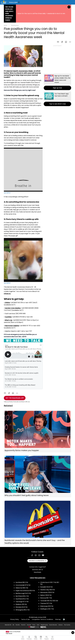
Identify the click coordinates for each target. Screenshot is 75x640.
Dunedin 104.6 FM (46, 587)
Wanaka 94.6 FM (21, 607)
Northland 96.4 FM (22, 596)
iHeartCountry (44, 625)
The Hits (18, 625)
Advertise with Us (37, 570)
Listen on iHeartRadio (37, 632)
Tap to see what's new (57, 99)
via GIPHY (7, 193)
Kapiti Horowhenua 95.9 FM (25, 591)
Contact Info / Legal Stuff (37, 567)
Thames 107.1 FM (46, 603)
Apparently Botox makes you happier (37, 431)
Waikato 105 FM (21, 604)
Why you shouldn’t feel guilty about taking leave (37, 476)
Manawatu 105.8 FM (47, 592)
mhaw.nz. (7, 294)
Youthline (8, 317)
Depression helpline (12, 326)
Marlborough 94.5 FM (23, 593)
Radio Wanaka (53, 625)
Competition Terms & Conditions (42, 619)
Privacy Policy (14, 619)
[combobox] (70, 42)
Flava (33, 625)
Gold (38, 625)
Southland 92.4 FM (22, 599)
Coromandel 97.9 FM (23, 585)
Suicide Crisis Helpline (13, 308)
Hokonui (60, 625)
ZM (13, 625)
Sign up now (57, 82)
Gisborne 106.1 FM (22, 588)
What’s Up (8, 320)
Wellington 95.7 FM (47, 609)
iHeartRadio (37, 572)
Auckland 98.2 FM (22, 582)
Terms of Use (25, 619)
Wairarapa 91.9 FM (46, 606)
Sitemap (58, 619)
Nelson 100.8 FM (45, 595)
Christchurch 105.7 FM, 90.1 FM (49, 583)
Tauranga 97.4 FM (22, 602)
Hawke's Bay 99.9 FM (47, 590)
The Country (67, 625)
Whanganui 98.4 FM (22, 610)
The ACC (23, 625)
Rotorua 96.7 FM (46, 598)
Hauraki (29, 625)
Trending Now (15, 25)
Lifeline (7, 303)
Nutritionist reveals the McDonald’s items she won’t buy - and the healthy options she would (37, 522)
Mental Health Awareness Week (20, 71)
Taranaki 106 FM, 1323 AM (49, 601)
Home (5, 25)
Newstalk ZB (8, 625)
